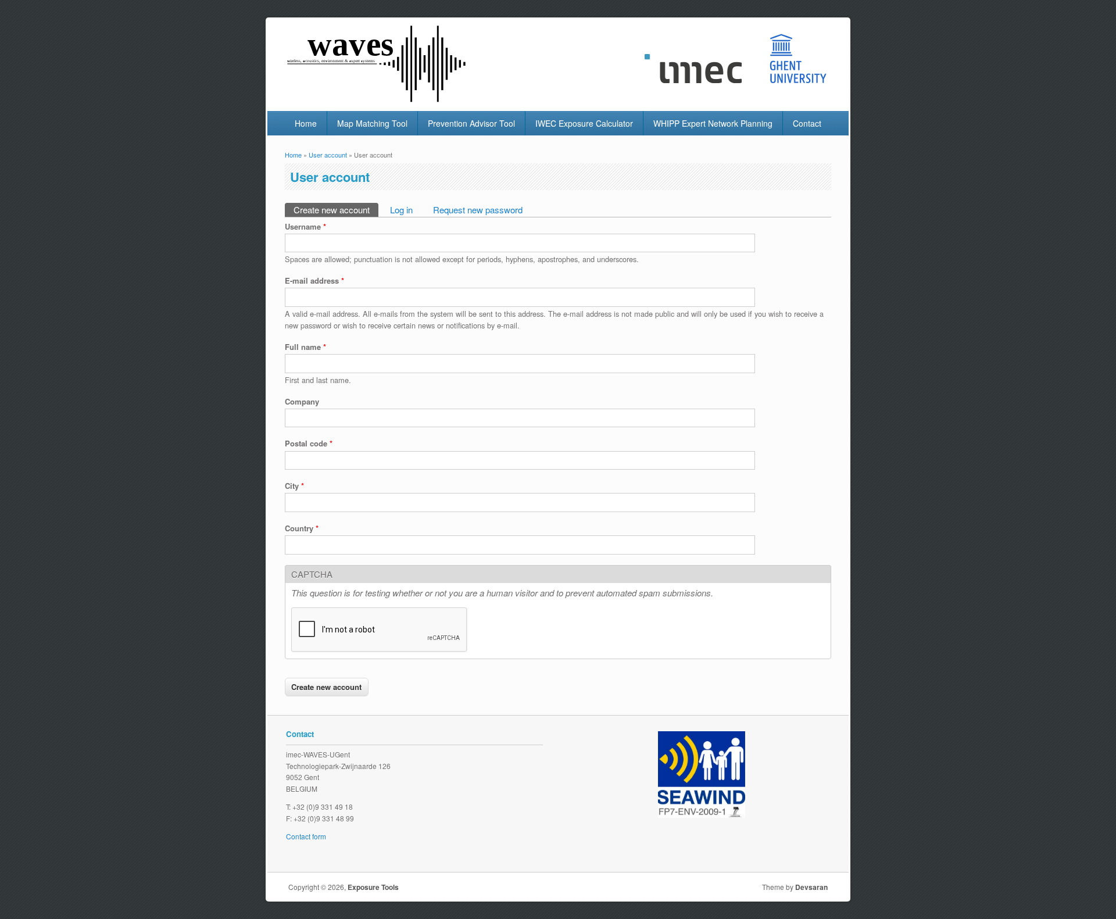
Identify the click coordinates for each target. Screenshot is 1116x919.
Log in (401, 209)
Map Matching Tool (372, 123)
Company (302, 401)
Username (305, 226)
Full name (305, 346)
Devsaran (811, 887)
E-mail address (314, 280)
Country (302, 528)
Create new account (336, 209)
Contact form (306, 836)
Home (306, 123)
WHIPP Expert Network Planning (712, 123)
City (294, 485)
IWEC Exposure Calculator (584, 123)
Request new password (478, 209)
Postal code (308, 443)
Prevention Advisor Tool (471, 123)
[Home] (378, 100)
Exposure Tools (373, 887)
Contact (807, 123)
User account (328, 154)
